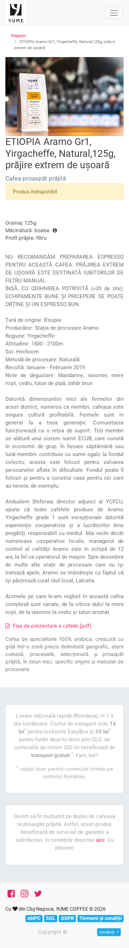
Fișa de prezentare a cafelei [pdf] (51, 626)
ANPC (33, 918)
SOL (51, 918)
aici (100, 840)
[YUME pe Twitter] (38, 893)
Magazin (18, 35)
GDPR (67, 918)
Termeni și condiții (101, 918)
